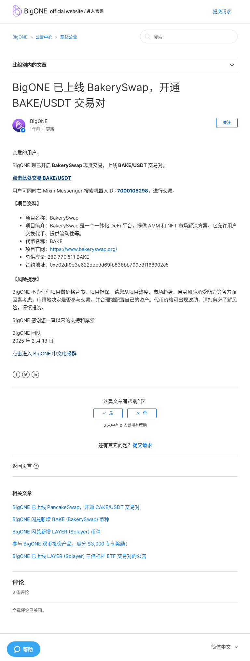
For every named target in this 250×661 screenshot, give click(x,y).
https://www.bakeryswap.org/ (83, 249)
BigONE (20, 36)
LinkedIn (35, 375)
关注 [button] (227, 122)
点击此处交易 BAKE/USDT (41, 178)
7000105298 (132, 191)
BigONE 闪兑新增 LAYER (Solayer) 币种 (56, 532)
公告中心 (43, 36)
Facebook (16, 375)
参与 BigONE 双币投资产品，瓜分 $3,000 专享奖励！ (71, 544)
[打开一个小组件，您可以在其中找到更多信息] (23, 649)
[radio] (108, 413)
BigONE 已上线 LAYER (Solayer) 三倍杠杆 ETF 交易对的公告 (79, 556)
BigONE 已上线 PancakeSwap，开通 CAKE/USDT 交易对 (76, 507)
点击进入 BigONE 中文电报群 (44, 353)
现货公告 (68, 36)
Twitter (26, 375)
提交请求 (222, 11)
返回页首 (22, 466)
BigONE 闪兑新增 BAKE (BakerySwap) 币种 (60, 519)
